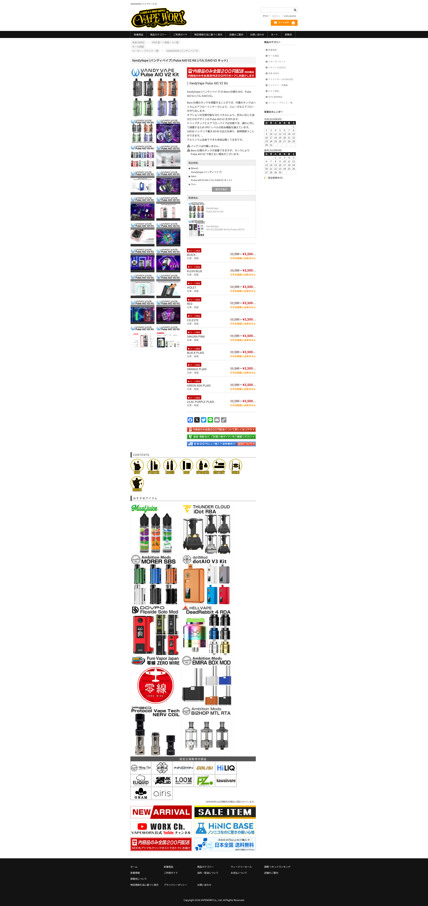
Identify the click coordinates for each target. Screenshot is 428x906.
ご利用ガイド (180, 34)
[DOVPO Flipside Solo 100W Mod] (155, 653)
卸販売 (288, 34)
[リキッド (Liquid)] (170, 472)
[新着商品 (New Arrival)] (137, 472)
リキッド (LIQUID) (277, 67)
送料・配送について (207, 872)
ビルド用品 (273, 91)
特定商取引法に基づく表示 (208, 34)
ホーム (133, 866)
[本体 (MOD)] (186, 472)
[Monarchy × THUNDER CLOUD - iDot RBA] (206, 552)
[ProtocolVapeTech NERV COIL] (155, 754)
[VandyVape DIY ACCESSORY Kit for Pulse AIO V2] (196, 234)
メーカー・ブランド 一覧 (280, 102)
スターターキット (277, 61)
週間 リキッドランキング (277, 866)
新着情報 (135, 872)
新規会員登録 (290, 16)
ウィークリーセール (241, 866)
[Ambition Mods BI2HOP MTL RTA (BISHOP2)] (206, 754)
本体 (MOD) (273, 73)
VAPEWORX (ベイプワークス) (160, 18)
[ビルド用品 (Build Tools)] (235, 472)
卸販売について (138, 878)
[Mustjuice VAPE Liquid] (155, 552)
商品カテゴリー (158, 34)
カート (274, 34)
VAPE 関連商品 (275, 96)
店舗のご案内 (236, 34)
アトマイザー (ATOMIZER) (280, 79)
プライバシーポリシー (175, 884)
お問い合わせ (257, 34)
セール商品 (273, 55)
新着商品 (138, 34)
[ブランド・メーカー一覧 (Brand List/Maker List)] (137, 489)
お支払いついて (239, 872)
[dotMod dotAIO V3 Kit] (206, 603)
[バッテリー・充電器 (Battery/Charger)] (219, 472)
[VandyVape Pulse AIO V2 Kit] (196, 216)
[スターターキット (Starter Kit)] (153, 472)
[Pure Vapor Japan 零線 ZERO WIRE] (155, 704)
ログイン (276, 16)
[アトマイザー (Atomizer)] (203, 472)
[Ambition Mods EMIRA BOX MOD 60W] (206, 704)
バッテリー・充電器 (278, 85)
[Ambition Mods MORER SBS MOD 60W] (155, 603)
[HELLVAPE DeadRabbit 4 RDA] (206, 653)
